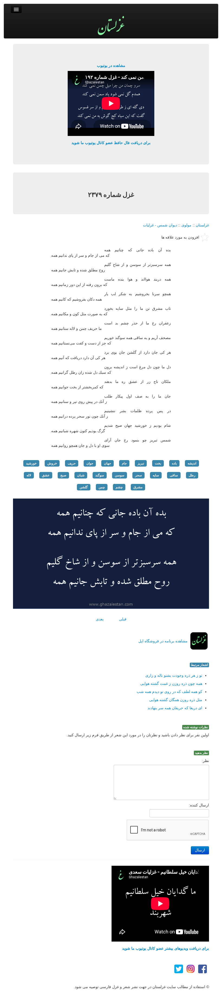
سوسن (119, 475)
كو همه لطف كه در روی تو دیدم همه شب (169, 691)
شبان (80, 475)
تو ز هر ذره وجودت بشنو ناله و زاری (173, 675)
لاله (29, 475)
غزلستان (202, 225)
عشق (46, 475)
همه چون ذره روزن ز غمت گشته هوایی (171, 683)
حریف (72, 463)
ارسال (200, 850)
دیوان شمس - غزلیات (160, 225)
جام (124, 463)
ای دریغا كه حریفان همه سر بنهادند (175, 708)
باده (174, 463)
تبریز (141, 463)
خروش (52, 463)
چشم (119, 487)
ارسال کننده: (199, 805)
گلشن (84, 487)
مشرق (137, 487)
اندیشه (192, 463)
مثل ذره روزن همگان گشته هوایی (175, 700)
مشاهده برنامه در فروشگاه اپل (163, 641)
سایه (156, 475)
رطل (192, 475)
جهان (107, 463)
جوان (89, 463)
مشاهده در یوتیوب (111, 65)
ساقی (174, 475)
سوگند (99, 475)
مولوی (186, 225)
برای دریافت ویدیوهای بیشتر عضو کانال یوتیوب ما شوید (165, 948)
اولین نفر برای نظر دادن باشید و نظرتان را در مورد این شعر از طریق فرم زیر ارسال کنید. (138, 735)
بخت (158, 463)
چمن (102, 487)
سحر (138, 475)
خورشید (31, 463)
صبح (63, 475)
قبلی (122, 619)
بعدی (100, 619)
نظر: (205, 761)
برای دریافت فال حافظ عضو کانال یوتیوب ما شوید (111, 143)
